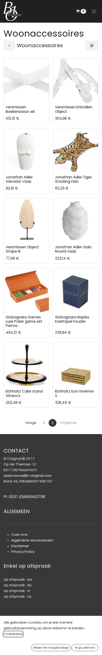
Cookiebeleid (13, 634)
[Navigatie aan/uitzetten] (93, 11)
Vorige (30, 423)
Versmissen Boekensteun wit (20, 109)
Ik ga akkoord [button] (85, 648)
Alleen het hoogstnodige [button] (51, 648)
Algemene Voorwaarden (32, 540)
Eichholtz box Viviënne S (74, 393)
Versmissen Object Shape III (22, 249)
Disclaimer (20, 546)
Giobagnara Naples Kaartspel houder (72, 319)
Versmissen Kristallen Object (73, 109)
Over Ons (19, 535)
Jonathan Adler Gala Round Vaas (73, 249)
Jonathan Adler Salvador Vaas (19, 179)
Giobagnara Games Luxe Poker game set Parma (24, 321)
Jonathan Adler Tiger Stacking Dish (73, 179)
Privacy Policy (23, 552)
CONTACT (16, 450)
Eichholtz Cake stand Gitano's (24, 393)
